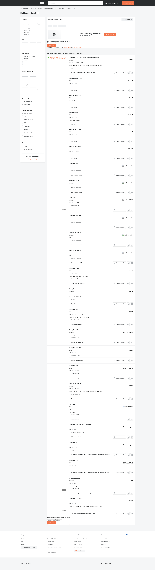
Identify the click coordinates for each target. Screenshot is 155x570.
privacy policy (67, 47)
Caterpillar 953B (74, 268)
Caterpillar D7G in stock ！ (77, 498)
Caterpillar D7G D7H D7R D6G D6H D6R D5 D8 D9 (84, 57)
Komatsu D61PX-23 (75, 383)
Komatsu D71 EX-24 (75, 129)
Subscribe (51, 45)
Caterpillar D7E (73, 460)
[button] (128, 72)
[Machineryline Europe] (29, 3)
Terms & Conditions (52, 538)
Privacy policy (50, 541)
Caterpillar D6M (73, 163)
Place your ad (110, 34)
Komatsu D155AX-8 (75, 146)
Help (22, 541)
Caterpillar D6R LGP (75, 347)
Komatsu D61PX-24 (75, 232)
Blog (48, 549)
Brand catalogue (51, 552)
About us (23, 538)
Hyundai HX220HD (74, 478)
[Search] (49, 3)
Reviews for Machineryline (54, 547)
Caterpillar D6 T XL (74, 442)
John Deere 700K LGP (75, 78)
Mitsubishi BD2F (74, 180)
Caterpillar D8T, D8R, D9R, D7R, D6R (80, 424)
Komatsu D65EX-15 (75, 95)
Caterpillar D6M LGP (75, 215)
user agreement (77, 47)
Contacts (23, 544)
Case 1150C (72, 197)
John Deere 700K (74, 112)
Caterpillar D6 (73, 289)
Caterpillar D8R (73, 309)
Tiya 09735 (72, 404)
